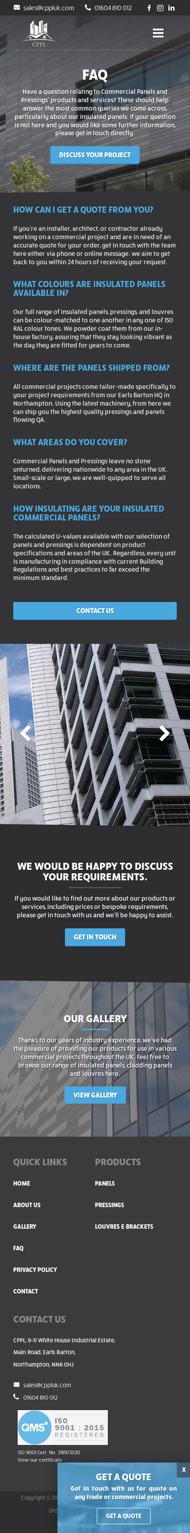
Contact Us (95, 610)
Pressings (109, 1204)
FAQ (18, 1248)
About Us (27, 1204)
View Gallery (95, 1094)
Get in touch (95, 936)
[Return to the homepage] (39, 33)
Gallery (24, 1226)
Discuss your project (95, 154)
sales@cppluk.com (48, 7)
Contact (25, 1291)
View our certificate (40, 1460)
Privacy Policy (35, 1269)
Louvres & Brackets (124, 1226)
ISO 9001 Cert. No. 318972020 (49, 1452)
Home (21, 1183)
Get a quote (123, 1515)
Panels (105, 1183)
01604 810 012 (112, 7)
